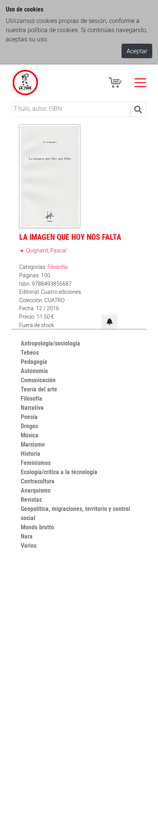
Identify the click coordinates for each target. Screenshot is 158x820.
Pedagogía (34, 361)
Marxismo (33, 444)
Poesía (29, 416)
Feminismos (36, 462)
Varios (28, 545)
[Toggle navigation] (140, 83)
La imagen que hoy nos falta (70, 237)
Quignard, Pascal (45, 250)
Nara (27, 536)
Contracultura (37, 481)
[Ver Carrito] (116, 82)
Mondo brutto (37, 527)
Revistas (31, 499)
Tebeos (30, 352)
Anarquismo (36, 490)
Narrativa (32, 407)
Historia (30, 453)
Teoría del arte (39, 389)
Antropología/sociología (50, 343)
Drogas (29, 426)
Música (29, 435)
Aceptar (137, 51)
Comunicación (38, 380)
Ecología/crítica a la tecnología (59, 472)
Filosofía (58, 266)
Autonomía (34, 371)
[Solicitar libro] (109, 321)
